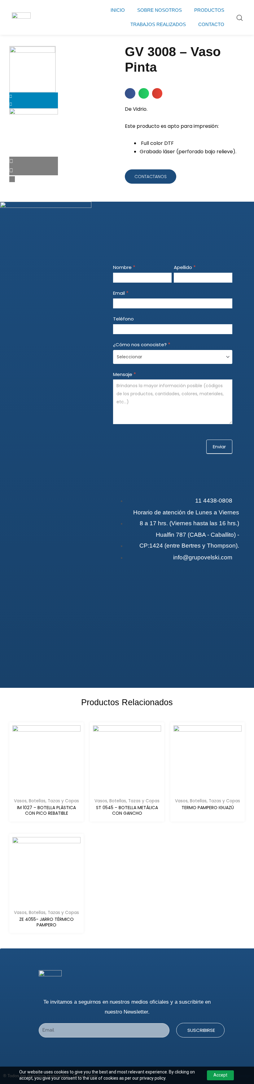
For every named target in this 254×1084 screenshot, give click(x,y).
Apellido (185, 267)
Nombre (124, 267)
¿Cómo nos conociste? (141, 344)
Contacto (211, 24)
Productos (209, 10)
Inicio (118, 10)
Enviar (219, 446)
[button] (130, 93)
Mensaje (124, 374)
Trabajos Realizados (158, 24)
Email (121, 293)
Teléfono (123, 319)
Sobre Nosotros (159, 10)
